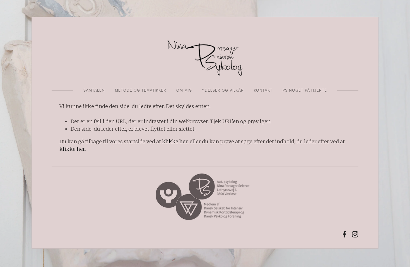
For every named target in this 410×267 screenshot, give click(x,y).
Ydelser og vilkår (223, 90)
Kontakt (263, 90)
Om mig (184, 90)
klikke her (174, 141)
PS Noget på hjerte (305, 90)
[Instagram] (355, 234)
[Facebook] (344, 234)
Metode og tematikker (140, 90)
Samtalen (94, 90)
